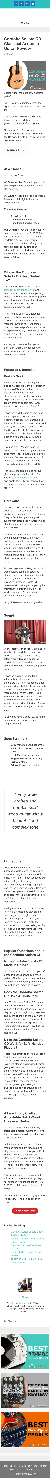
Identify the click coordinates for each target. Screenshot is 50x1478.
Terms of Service (33, 1470)
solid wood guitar (23, 477)
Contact (43, 1466)
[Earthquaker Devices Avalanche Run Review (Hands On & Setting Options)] (25, 1406)
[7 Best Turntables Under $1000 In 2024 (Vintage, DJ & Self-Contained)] (25, 1368)
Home (5, 1466)
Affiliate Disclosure (28, 1466)
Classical (12, 1321)
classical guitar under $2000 (19, 290)
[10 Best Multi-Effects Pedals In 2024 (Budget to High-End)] (25, 1445)
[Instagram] (27, 3)
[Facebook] (16, 3)
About (13, 1466)
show (21, 150)
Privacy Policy (16, 1470)
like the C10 (19, 662)
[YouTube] (33, 3)
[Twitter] (21, 3)
